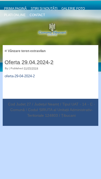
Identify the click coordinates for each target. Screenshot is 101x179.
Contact (37, 15)
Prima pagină (15, 8)
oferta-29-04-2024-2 (20, 76)
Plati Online (15, 15)
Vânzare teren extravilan (25, 51)
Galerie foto (73, 8)
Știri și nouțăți (44, 8)
